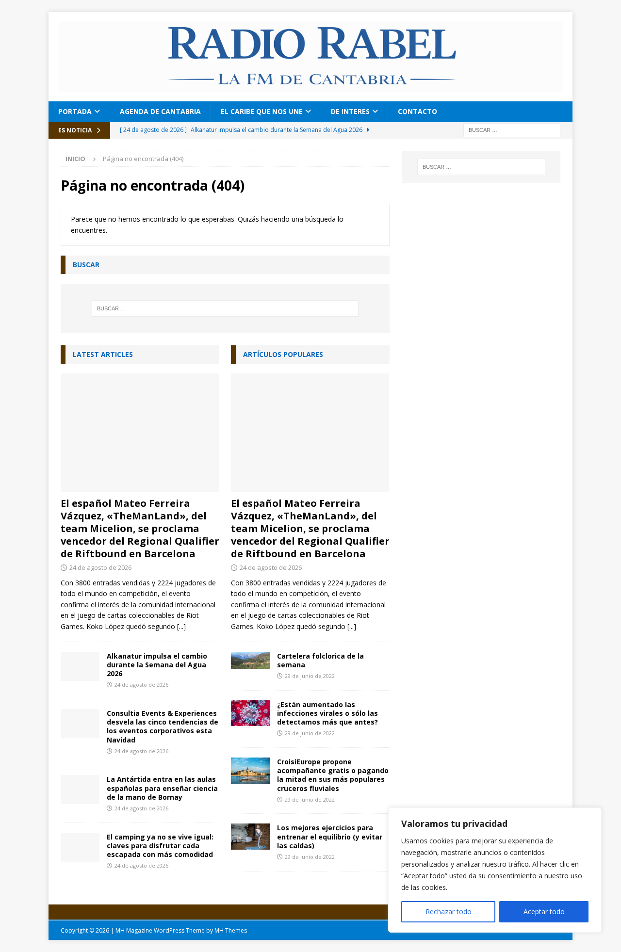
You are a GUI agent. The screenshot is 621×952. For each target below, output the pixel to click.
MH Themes (230, 930)
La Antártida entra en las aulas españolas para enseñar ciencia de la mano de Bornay (162, 788)
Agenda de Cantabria (160, 111)
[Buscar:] (511, 129)
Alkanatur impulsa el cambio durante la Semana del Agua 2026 (157, 664)
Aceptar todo (544, 911)
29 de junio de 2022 (310, 675)
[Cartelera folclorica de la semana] (250, 660)
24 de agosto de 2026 (100, 567)
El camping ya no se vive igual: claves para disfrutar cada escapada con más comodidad (160, 845)
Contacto (417, 111)
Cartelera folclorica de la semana (320, 660)
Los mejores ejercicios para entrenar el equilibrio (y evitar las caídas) (329, 836)
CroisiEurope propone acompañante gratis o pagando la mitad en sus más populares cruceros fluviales (333, 775)
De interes (350, 111)
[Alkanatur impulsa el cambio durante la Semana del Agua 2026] (80, 666)
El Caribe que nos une (262, 111)
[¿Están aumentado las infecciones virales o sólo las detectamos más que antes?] (250, 713)
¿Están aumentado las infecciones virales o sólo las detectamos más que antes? (327, 713)
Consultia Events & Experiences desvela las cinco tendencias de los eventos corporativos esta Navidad (162, 726)
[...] (181, 626)
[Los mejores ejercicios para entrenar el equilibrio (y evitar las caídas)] (250, 836)
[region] (495, 870)
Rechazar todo (448, 911)
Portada (75, 111)
